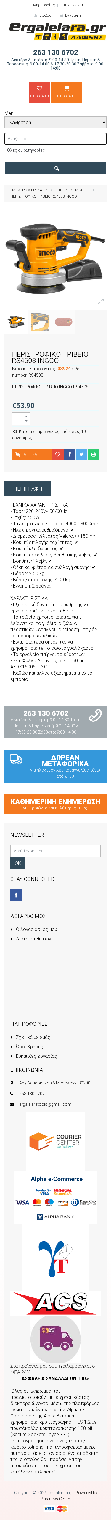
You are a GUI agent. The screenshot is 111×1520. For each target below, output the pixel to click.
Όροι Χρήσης (29, 1046)
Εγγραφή (72, 15)
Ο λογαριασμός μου (36, 929)
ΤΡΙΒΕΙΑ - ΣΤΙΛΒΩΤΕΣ (72, 190)
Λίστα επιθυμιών (33, 939)
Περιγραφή (27, 489)
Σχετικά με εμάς (32, 1037)
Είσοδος (45, 15)
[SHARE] (69, 454)
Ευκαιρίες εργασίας (36, 1056)
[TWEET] (81, 454)
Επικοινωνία (72, 5)
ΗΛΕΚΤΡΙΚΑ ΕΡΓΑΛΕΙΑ (29, 190)
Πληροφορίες (43, 5)
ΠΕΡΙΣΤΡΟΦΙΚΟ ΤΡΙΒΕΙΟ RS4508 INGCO (43, 196)
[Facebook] (16, 895)
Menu (10, 113)
